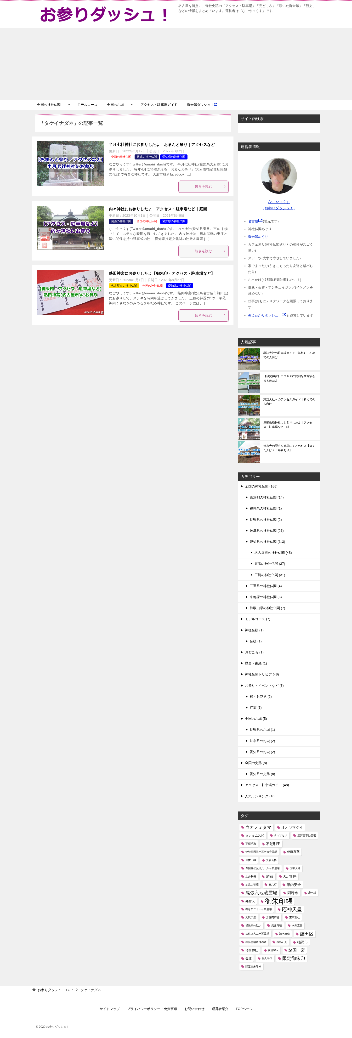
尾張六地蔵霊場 (261, 892)
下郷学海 (250, 843)
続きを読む (203, 186)
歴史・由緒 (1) (256, 663)
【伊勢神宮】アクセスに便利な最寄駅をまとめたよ (289, 378)
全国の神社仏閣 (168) (261, 486)
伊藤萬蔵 (293, 852)
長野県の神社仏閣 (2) (266, 520)
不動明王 (273, 844)
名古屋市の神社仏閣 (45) (273, 553)
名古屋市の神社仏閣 (124, 285)
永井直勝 (297, 925)
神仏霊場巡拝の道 (256, 942)
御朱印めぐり (258, 236)
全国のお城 (115, 105)
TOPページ (244, 1009)
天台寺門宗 (289, 876)
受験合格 (271, 860)
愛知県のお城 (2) (262, 752)
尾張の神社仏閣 (147, 157)
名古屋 (253, 221)
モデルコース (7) (257, 619)
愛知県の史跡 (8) (262, 774)
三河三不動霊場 (306, 835)
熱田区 (306, 933)
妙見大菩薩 (252, 884)
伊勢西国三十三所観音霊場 (261, 851)
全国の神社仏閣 (49, 105)
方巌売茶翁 (272, 917)
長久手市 (267, 958)
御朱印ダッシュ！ (200, 105)
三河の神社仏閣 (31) (270, 575)
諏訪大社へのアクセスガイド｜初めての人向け (289, 401)
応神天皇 (292, 909)
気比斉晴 (276, 925)
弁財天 (250, 901)
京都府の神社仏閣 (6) (266, 597)
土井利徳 (250, 876)
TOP (55, 990)
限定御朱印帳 (253, 966)
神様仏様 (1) (254, 630)
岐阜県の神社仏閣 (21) (267, 531)
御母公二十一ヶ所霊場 (258, 909)
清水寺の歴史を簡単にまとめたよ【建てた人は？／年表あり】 (289, 448)
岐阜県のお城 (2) (262, 741)
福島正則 (282, 942)
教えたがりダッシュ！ (265, 315)
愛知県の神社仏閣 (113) (267, 542)
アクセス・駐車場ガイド (159, 105)
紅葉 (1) (256, 707)
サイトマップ (110, 1009)
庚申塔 (312, 892)
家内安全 (294, 885)
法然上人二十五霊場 (257, 933)
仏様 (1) (256, 641)
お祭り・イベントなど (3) (264, 685)
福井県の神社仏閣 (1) (266, 508)
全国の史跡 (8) (256, 763)
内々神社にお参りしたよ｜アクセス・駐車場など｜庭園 (158, 209)
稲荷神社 (251, 950)
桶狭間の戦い (253, 925)
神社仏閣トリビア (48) (262, 674)
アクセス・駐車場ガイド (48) (267, 785)
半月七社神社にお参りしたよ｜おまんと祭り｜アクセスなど (162, 144)
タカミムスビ (254, 835)
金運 (248, 958)
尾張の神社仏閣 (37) (270, 564)
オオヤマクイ (292, 827)
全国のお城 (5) (256, 718)
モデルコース (87, 105)
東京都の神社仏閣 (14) (267, 497)
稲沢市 (302, 942)
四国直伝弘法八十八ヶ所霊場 (262, 868)
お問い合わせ (194, 1009)
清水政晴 (284, 933)
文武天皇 (250, 917)
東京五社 (294, 917)
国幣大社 (295, 868)
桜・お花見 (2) (261, 696)
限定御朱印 (293, 958)
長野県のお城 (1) (262, 730)
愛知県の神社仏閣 (173, 157)
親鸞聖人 (273, 950)
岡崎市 (292, 893)
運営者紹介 (220, 1009)
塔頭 (269, 876)
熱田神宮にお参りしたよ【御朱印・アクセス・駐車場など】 (162, 273)
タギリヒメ (280, 835)
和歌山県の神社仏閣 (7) (267, 608)
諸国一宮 (297, 950)
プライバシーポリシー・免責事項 (152, 1009)
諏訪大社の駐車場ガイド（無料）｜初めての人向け (289, 355)
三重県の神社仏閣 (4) (266, 586)
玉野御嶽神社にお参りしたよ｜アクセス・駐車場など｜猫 (287, 425)
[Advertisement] (176, 63)
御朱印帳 (279, 901)
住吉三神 (250, 860)
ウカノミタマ (258, 827)
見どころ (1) (254, 652)
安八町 (273, 884)
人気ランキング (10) (260, 796)
